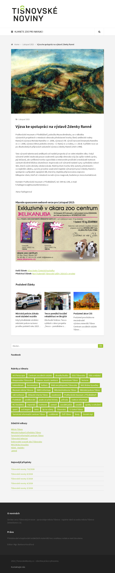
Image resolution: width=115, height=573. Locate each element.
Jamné (14, 450)
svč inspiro (26, 409)
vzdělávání (53, 414)
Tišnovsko (61, 409)
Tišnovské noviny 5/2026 (22, 478)
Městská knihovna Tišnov (65, 390)
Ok (100, 346)
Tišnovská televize (19, 438)
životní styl (88, 414)
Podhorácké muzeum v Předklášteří (80, 394)
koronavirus (32, 385)
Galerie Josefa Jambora (47, 380)
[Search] (99, 32)
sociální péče (66, 404)
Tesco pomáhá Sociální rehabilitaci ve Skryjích (55, 315)
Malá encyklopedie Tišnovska (64, 385)
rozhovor (43, 404)
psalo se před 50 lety (48, 399)
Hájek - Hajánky (17, 447)
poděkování (30, 399)
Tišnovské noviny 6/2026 (22, 474)
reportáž (31, 404)
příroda (64, 399)
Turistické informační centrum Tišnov (29, 414)
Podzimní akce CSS (83, 313)
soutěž (79, 404)
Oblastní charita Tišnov (38, 394)
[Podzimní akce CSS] (86, 301)
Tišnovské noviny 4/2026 (22, 483)
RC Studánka (18, 404)
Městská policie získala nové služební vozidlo (27, 315)
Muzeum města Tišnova (23, 390)
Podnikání (17, 399)
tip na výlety (47, 409)
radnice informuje (79, 399)
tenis (36, 409)
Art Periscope (19, 375)
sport (15, 409)
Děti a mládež (95, 375)
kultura (44, 385)
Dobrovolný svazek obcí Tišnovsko (26, 441)
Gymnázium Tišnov (70, 380)
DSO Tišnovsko (78, 375)
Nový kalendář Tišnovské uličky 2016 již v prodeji (53, 273)
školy (77, 414)
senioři (54, 404)
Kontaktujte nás (18, 567)
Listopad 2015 (23, 119)
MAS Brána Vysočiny (89, 385)
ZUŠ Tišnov (66, 414)
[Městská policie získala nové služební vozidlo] (28, 301)
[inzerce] (57, 260)
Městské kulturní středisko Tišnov (26, 432)
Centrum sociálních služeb (40, 375)
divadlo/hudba (61, 375)
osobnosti (56, 394)
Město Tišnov (17, 429)
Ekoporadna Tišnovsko (23, 380)
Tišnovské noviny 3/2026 (22, 488)
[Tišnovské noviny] (34, 21)
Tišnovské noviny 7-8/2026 (22, 469)
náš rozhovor (18, 394)
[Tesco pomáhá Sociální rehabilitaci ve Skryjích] (57, 301)
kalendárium (18, 385)
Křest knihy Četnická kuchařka (41, 270)
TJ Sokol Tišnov (76, 409)
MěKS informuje (44, 390)
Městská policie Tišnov (90, 390)
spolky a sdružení (93, 404)
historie (85, 380)
